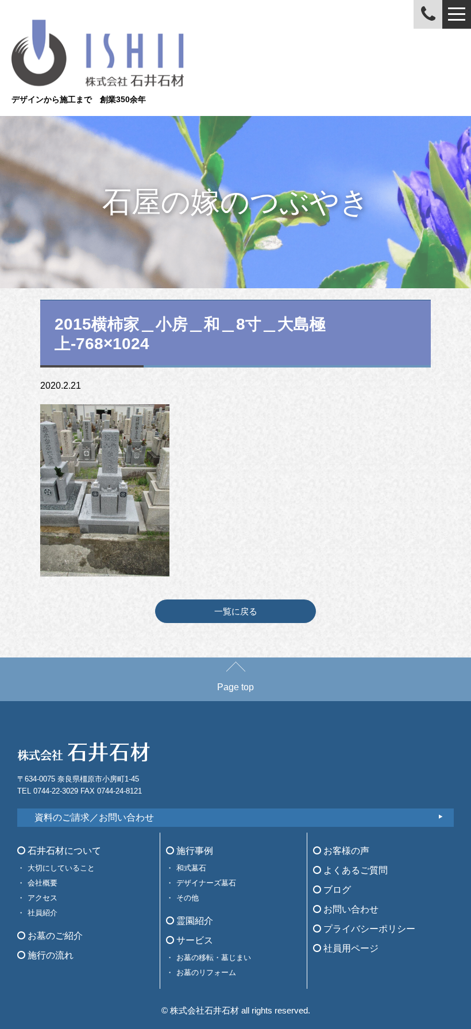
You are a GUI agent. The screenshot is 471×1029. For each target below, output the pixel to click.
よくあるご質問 (354, 870)
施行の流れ (49, 955)
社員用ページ (350, 948)
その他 (187, 897)
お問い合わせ (350, 909)
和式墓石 (191, 868)
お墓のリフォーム (206, 972)
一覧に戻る (235, 611)
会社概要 (42, 883)
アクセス (42, 897)
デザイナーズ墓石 (206, 883)
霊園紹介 (193, 921)
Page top (235, 687)
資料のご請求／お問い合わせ (94, 817)
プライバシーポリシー (368, 929)
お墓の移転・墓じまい (213, 957)
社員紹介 (42, 912)
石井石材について (63, 851)
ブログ (336, 890)
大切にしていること (61, 868)
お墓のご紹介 (54, 936)
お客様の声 (345, 851)
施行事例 (193, 851)
